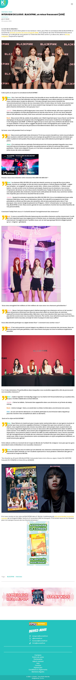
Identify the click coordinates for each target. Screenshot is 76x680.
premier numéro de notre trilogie (24, 32)
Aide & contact (38, 661)
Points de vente (38, 657)
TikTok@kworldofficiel (38, 643)
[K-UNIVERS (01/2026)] (38, 597)
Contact (38, 665)
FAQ (38, 663)
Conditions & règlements (38, 669)
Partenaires (38, 659)
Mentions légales (38, 672)
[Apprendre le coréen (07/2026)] (38, 543)
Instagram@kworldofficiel (40, 636)
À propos (38, 655)
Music (10, 12)
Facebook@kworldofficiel (39, 640)
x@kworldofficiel (37, 638)
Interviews (4, 12)
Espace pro (38, 667)
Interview (19, 576)
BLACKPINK (10, 576)
